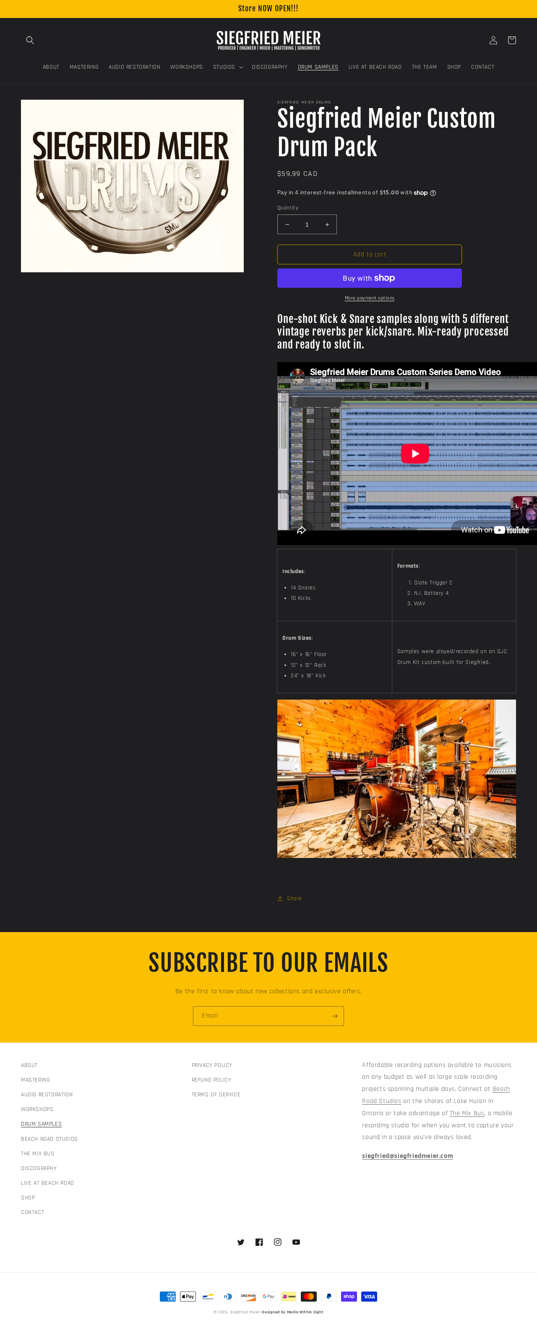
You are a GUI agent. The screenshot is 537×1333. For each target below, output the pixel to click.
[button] (30, 40)
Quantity (287, 207)
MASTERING (35, 1080)
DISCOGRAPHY (39, 1168)
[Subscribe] (334, 1016)
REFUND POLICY (212, 1080)
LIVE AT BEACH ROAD (47, 1183)
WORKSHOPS (37, 1109)
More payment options (370, 298)
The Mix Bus (467, 1113)
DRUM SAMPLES (41, 1124)
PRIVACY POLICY (212, 1065)
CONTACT (32, 1212)
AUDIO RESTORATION (47, 1094)
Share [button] (294, 898)
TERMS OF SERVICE (216, 1094)
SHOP (28, 1197)
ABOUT (29, 1065)
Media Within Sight (305, 1312)
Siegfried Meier (245, 1312)
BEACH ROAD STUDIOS (49, 1139)
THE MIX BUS (38, 1153)
